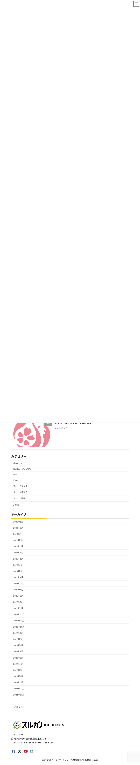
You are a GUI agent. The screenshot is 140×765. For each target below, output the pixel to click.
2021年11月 (18, 694)
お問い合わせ (20, 707)
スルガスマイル (20, 486)
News (15, 474)
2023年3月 (18, 596)
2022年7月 (18, 645)
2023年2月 (18, 602)
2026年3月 (18, 528)
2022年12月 (18, 614)
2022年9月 (18, 633)
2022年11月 (18, 620)
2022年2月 (18, 676)
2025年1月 (18, 559)
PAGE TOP (133, 738)
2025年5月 (18, 546)
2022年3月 (18, 670)
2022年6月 (18, 651)
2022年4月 (18, 664)
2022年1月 (18, 682)
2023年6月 (18, 589)
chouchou (17, 463)
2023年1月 (18, 608)
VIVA (15, 480)
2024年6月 (18, 565)
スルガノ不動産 (20, 492)
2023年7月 (18, 583)
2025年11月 (18, 534)
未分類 (16, 504)
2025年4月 (18, 552)
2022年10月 (18, 627)
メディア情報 (19, 498)
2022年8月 (18, 639)
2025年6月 (18, 540)
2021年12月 (18, 688)
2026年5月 (18, 521)
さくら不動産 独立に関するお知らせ (74, 422)
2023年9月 (18, 577)
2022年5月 (18, 657)
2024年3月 (18, 571)
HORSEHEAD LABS (22, 469)
